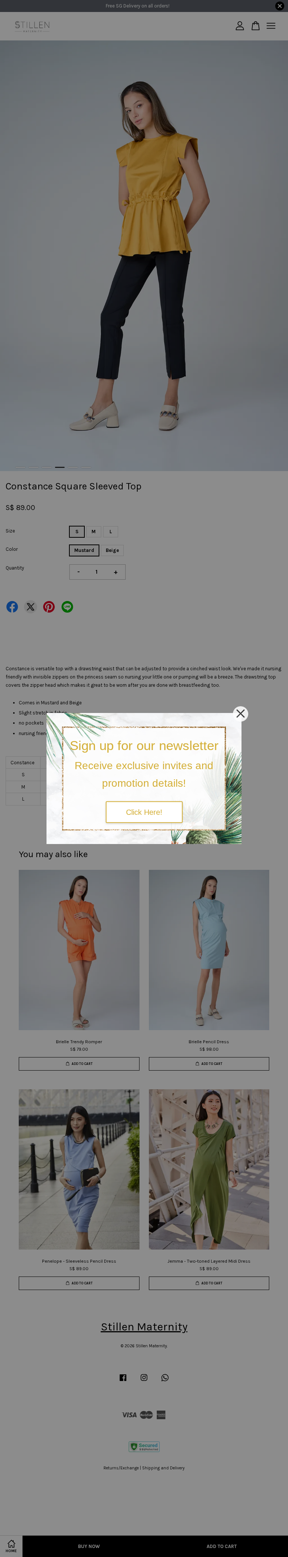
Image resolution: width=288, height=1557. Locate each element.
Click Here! (144, 812)
